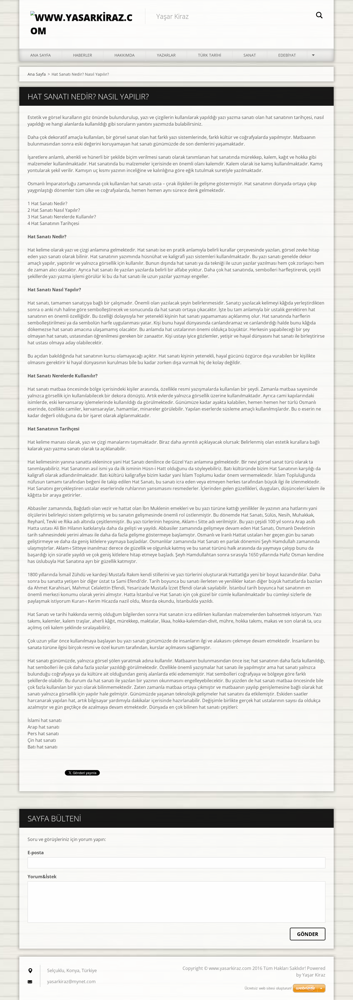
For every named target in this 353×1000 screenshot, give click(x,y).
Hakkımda (124, 55)
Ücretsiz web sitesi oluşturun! (268, 988)
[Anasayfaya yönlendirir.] (82, 19)
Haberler (82, 55)
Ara (319, 16)
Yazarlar (166, 55)
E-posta (36, 853)
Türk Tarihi (209, 55)
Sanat (250, 55)
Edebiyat (287, 55)
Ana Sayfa (40, 55)
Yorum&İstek (42, 877)
